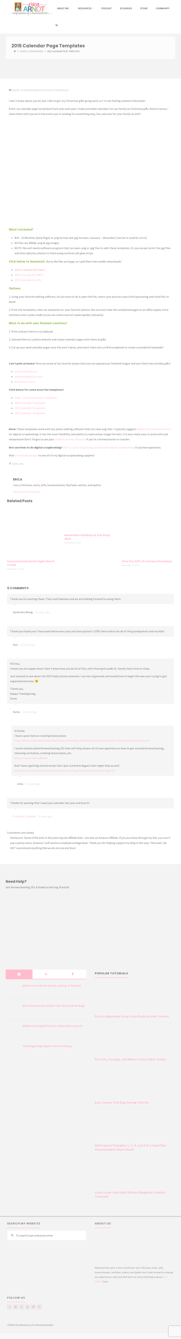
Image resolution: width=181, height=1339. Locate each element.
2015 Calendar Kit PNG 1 (30, 270)
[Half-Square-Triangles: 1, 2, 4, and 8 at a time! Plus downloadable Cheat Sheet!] (135, 1127)
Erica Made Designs (26, 455)
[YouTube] (27, 1307)
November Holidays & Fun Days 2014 (87, 537)
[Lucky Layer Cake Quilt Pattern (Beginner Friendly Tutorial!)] (135, 1174)
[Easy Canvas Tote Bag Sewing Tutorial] (135, 1084)
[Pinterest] (21, 1307)
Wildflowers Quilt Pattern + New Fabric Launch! (52, 1026)
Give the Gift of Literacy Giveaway (147, 561)
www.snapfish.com (25, 371)
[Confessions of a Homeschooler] (30, 8)
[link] (56, 25)
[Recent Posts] (19, 974)
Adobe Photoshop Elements (153, 429)
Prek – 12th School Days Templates (35, 397)
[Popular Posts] (46, 974)
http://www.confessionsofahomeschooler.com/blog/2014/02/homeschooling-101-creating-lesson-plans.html (81, 740)
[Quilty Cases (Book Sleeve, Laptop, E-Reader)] (13, 990)
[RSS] (39, 1307)
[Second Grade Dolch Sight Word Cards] (33, 531)
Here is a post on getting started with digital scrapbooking (99, 447)
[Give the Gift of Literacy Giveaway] (148, 531)
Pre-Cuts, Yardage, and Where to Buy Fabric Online (130, 1059)
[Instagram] (15, 1307)
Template (17, 463)
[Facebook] (9, 1307)
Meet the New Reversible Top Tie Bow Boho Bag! (53, 1005)
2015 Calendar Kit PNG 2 (29, 275)
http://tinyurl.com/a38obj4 (30, 758)
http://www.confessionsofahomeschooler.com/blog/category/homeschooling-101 (64, 770)
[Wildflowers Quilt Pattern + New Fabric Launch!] (13, 1030)
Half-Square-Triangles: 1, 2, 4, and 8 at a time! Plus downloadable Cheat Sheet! (130, 1147)
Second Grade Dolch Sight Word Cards (30, 563)
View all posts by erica (26, 491)
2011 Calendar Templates (29, 408)
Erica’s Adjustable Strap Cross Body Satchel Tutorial (132, 1016)
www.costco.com (24, 381)
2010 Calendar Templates (29, 413)
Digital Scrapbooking (31, 51)
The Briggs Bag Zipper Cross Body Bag (47, 1046)
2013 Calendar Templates (29, 403)
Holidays (47, 90)
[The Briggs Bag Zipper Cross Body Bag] (13, 1050)
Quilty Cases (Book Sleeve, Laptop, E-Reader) (51, 985)
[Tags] (72, 974)
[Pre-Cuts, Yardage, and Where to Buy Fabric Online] (135, 1041)
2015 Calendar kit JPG (27, 280)
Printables (62, 90)
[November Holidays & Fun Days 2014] (90, 518)
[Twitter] (33, 1307)
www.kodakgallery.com (28, 376)
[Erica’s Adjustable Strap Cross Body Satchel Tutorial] (135, 998)
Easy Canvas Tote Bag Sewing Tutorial (122, 1102)
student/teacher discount (70, 439)
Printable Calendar (24, 816)
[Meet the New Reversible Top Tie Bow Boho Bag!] (13, 1010)
